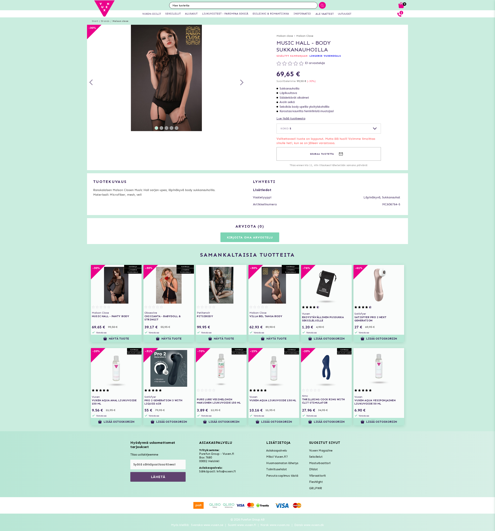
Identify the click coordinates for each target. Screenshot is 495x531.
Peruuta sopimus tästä (282, 475)
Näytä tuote (119, 338)
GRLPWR (315, 488)
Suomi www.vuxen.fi (242, 525)
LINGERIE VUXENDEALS (325, 56)
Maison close (120, 21)
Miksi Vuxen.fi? (277, 456)
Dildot (313, 469)
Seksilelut (316, 456)
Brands (105, 21)
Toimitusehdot (276, 469)
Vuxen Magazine (321, 450)
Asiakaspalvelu (276, 450)
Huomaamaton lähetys (282, 463)
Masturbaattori (320, 463)
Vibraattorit (317, 475)
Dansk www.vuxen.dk (309, 525)
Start (95, 21)
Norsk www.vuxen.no (275, 525)
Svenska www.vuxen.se (207, 525)
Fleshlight (316, 482)
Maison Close (304, 36)
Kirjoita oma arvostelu (250, 237)
